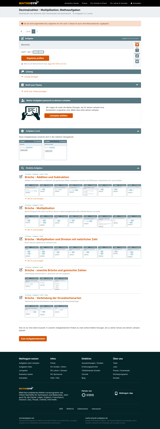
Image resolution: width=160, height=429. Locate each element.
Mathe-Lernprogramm (49, 392)
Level (28, 31)
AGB (61, 409)
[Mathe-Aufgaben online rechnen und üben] (29, 3)
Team (115, 363)
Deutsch (23, 399)
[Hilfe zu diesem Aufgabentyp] (137, 50)
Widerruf (70, 409)
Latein (40, 397)
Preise (52, 363)
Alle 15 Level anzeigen (35, 230)
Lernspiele (23, 370)
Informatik (52, 399)
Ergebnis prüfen (35, 58)
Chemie (42, 399)
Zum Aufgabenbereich (33, 338)
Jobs (115, 367)
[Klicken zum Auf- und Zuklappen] (137, 85)
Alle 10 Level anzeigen (35, 261)
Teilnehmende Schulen (91, 370)
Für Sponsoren (56, 374)
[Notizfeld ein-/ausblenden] (137, 56)
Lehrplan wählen (58, 115)
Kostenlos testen (26, 374)
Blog (83, 378)
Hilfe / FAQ (54, 378)
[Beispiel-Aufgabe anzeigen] (137, 44)
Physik (35, 399)
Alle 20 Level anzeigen (35, 199)
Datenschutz (83, 409)
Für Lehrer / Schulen (58, 370)
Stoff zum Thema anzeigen (35, 91)
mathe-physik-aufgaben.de (96, 418)
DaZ (29, 399)
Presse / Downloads (121, 370)
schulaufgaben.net (26, 418)
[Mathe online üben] (26, 388)
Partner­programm (120, 374)
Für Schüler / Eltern (58, 367)
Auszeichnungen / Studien (92, 363)
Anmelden (23, 378)
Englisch (47, 397)
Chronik (85, 374)
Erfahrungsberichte (90, 367)
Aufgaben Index (25, 367)
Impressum (96, 409)
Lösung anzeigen (31, 77)
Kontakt (116, 378)
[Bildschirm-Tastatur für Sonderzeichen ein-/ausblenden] (137, 61)
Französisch (57, 397)
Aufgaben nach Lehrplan (29, 363)
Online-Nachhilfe (26, 395)
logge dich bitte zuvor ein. (57, 64)
